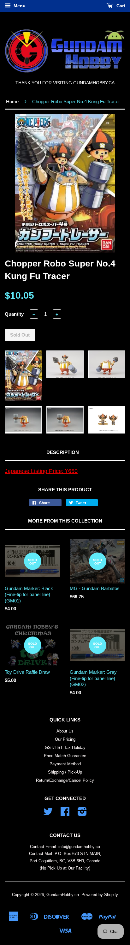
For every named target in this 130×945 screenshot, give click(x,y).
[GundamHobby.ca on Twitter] (48, 813)
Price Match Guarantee (65, 755)
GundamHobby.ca (62, 894)
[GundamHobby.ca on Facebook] (65, 813)
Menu (19, 5)
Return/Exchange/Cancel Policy (65, 780)
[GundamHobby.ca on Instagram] (82, 813)
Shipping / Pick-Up (65, 772)
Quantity (14, 314)
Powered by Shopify (99, 894)
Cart (120, 5)
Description (62, 452)
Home (12, 101)
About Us (65, 731)
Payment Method (65, 764)
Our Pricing (65, 739)
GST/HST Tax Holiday (65, 747)
